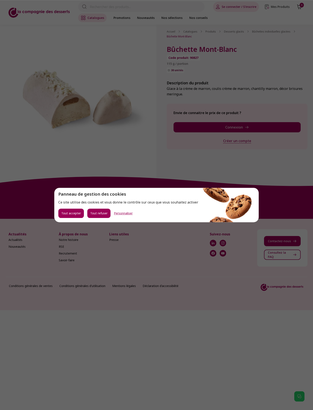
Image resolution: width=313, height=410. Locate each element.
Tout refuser (99, 213)
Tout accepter (71, 213)
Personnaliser (123, 213)
